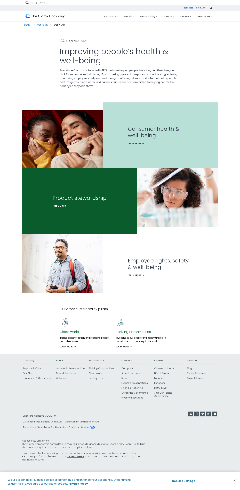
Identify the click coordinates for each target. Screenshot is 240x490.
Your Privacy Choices (79, 427)
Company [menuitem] (110, 16)
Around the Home (66, 373)
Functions (159, 383)
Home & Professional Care (71, 368)
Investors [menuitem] (169, 16)
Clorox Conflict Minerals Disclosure (81, 421)
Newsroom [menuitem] (204, 16)
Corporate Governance (134, 392)
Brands (59, 360)
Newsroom (193, 360)
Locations (159, 378)
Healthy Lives (96, 378)
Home (27, 25)
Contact (200, 8)
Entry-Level (160, 388)
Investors (126, 360)
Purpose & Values (33, 368)
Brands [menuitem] (128, 16)
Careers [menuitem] (184, 16)
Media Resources (196, 373)
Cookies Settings (59, 427)
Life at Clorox (161, 373)
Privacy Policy (43, 427)
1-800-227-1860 (75, 456)
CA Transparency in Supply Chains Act (43, 421)
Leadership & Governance (37, 378)
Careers (158, 360)
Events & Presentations (134, 383)
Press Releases (195, 378)
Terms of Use (29, 427)
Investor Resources (132, 397)
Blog (189, 368)
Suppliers (188, 8)
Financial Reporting (132, 388)
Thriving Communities (101, 368)
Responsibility (41, 25)
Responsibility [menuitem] (147, 16)
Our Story (28, 373)
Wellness (61, 378)
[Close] (234, 480)
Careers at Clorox (164, 368)
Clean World (96, 373)
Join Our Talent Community (163, 394)
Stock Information (131, 373)
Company (28, 360)
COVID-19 (50, 415)
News (124, 378)
